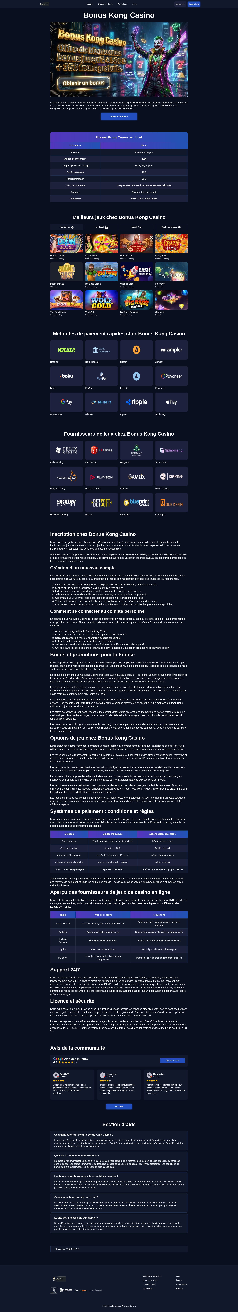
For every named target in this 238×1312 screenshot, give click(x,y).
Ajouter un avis (172, 1060)
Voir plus (119, 1106)
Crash (134, 227)
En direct (99, 227)
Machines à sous (169, 227)
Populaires (65, 227)
